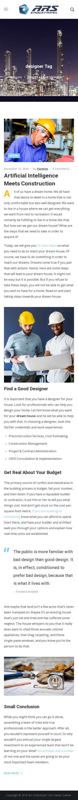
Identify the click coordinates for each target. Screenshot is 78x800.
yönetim (42, 169)
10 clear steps (47, 245)
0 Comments (60, 169)
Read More (11, 773)
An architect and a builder (55, 751)
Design (14, 155)
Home (17, 77)
